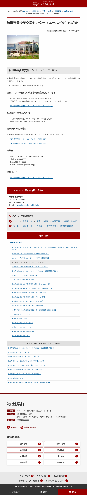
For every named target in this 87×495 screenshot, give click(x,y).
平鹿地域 (23, 462)
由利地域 (23, 456)
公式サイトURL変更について (21, 327)
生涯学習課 (51, 226)
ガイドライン (42, 476)
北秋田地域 (61, 444)
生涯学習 (58, 11)
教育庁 (39, 226)
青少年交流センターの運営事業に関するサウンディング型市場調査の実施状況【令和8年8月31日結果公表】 (45, 248)
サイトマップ (25, 476)
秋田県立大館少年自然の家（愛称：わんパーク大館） (30, 292)
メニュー (16, 492)
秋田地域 (60, 450)
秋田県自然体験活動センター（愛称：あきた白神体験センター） (33, 288)
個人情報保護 (58, 476)
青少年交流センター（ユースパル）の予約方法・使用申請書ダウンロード (37, 271)
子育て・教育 (46, 11)
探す (45, 492)
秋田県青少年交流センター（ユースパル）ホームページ (31, 106)
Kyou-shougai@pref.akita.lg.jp (27, 205)
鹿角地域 (23, 444)
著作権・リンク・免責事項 (29, 481)
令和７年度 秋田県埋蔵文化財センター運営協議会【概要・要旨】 (34, 310)
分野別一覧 (35, 11)
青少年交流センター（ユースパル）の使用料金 (28, 143)
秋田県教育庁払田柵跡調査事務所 (23, 331)
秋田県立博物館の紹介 (19, 318)
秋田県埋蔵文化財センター (21, 336)
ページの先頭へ (82, 485)
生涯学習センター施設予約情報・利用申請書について (30, 254)
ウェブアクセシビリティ (55, 481)
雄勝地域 (60, 462)
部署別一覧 (27, 226)
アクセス (14, 427)
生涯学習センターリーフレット (22, 314)
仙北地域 (60, 456)
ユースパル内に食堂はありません (23, 279)
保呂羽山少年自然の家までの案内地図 (24, 275)
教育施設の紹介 (69, 11)
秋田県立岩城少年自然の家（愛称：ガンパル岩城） (29, 297)
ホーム (25, 11)
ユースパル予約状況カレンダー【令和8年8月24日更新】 (31, 258)
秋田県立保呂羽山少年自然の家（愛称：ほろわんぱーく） (31, 284)
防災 (74, 492)
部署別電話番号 (30, 427)
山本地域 (23, 450)
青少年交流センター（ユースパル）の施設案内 (28, 139)
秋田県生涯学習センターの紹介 (22, 323)
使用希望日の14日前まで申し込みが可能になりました (30, 267)
